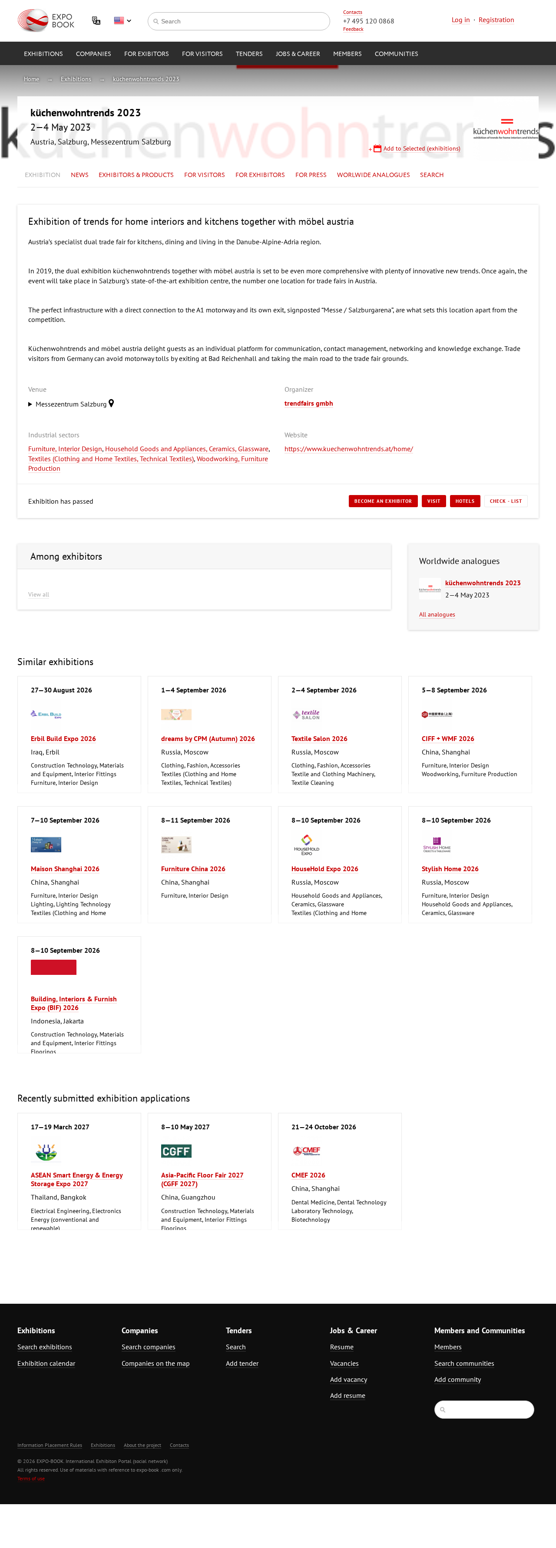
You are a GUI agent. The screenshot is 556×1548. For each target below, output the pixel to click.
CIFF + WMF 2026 (448, 738)
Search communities (464, 1363)
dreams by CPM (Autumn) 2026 (208, 738)
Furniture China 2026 (193, 868)
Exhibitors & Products (136, 175)
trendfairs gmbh (309, 403)
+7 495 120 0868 (368, 20)
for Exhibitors (260, 175)
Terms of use (31, 1478)
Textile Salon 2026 (319, 738)
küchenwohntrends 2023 (146, 79)
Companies (93, 54)
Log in (461, 19)
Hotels (465, 501)
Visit (433, 501)
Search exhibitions (44, 1346)
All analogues (437, 614)
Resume (342, 1346)
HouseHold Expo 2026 (324, 868)
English (122, 20)
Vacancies (344, 1363)
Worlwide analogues (373, 175)
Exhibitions (43, 54)
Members (347, 54)
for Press (311, 175)
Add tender (242, 1363)
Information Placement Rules (49, 1445)
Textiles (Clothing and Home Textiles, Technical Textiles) (111, 458)
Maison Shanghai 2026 (65, 868)
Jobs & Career (298, 54)
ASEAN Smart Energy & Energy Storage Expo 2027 (77, 1179)
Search (432, 175)
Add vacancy (348, 1379)
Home (31, 79)
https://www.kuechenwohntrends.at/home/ (349, 448)
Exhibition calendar (46, 1363)
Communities (396, 54)
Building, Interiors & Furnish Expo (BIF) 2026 (74, 1003)
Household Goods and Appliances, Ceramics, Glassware (186, 448)
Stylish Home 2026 (450, 868)
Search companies (148, 1346)
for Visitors (202, 54)
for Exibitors (146, 54)
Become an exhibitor (383, 501)
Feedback (353, 29)
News (80, 175)
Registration (496, 19)
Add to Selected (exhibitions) (422, 148)
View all (38, 594)
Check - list (506, 501)
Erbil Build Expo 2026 (63, 738)
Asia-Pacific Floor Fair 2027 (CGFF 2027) (202, 1179)
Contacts (352, 12)
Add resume (347, 1395)
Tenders (249, 54)
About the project (142, 1445)
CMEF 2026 (308, 1175)
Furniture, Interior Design (65, 448)
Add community (457, 1379)
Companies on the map (156, 1363)
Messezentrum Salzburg (72, 404)
